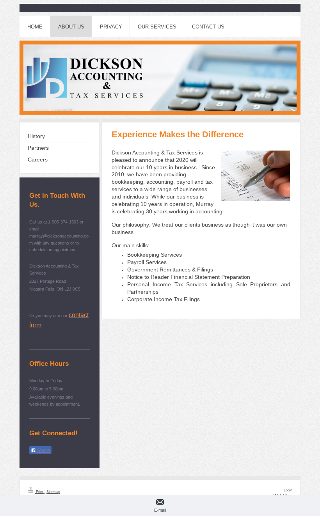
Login (288, 490)
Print (39, 492)
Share (43, 450)
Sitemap (53, 492)
